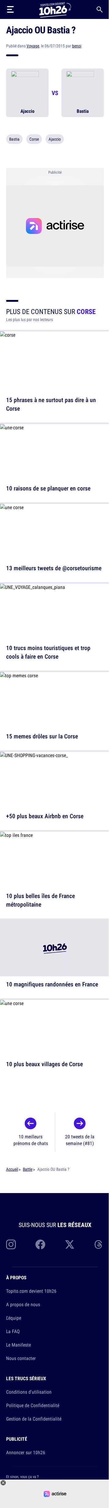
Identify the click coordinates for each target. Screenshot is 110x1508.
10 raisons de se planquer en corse (48, 488)
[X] (70, 1244)
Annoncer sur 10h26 (25, 1452)
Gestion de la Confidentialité (33, 1418)
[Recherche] (99, 9)
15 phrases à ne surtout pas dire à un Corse (51, 404)
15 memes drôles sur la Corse (42, 736)
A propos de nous (23, 1304)
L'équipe (13, 1317)
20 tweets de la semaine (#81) (79, 1140)
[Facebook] (40, 1244)
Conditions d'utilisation (29, 1391)
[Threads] (99, 1244)
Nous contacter (21, 1358)
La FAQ (13, 1331)
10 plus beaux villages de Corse (44, 1064)
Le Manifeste (18, 1344)
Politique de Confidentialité (32, 1405)
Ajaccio (55, 139)
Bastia (14, 139)
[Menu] (10, 9)
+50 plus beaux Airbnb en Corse (44, 816)
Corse (34, 139)
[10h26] (55, 9)
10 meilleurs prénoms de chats (30, 1140)
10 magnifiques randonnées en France (52, 984)
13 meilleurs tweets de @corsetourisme (53, 568)
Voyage (33, 46)
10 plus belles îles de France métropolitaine (40, 900)
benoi (76, 46)
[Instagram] (11, 1244)
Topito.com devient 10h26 (31, 1291)
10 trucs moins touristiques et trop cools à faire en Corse (48, 652)
